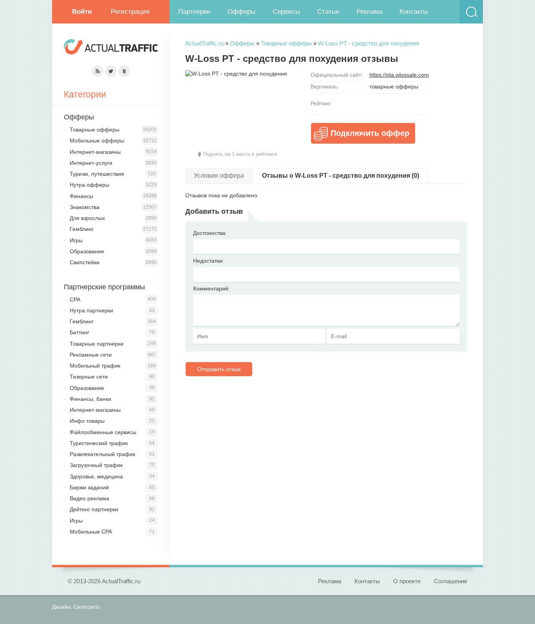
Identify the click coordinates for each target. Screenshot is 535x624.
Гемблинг (82, 229)
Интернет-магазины (95, 152)
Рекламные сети (91, 355)
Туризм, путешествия (97, 174)
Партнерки (194, 11)
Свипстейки (84, 262)
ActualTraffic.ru (204, 43)
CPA (75, 299)
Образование (87, 251)
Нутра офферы (89, 185)
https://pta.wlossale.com (399, 75)
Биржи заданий (89, 487)
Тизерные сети (89, 376)
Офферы (241, 11)
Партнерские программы (104, 287)
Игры (76, 240)
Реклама (369, 11)
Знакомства (84, 207)
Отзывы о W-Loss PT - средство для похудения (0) (340, 175)
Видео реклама (89, 498)
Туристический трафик (99, 443)
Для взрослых (87, 218)
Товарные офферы (286, 43)
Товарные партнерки (96, 344)
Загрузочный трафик (96, 465)
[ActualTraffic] (111, 48)
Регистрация (130, 11)
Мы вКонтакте (124, 71)
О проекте (407, 581)
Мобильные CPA (91, 531)
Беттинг (79, 332)
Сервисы (286, 11)
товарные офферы (393, 86)
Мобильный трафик (95, 365)
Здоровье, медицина (96, 476)
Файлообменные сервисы (103, 432)
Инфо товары (87, 421)
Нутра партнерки (91, 310)
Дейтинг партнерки (94, 509)
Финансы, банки (90, 399)
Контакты (413, 11)
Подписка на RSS (97, 71)
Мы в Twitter (111, 71)
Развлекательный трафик (102, 454)
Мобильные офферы (97, 140)
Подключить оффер (370, 133)
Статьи (328, 11)
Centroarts (87, 607)
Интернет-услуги (91, 163)
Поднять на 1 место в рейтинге (240, 154)
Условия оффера (219, 175)
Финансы (81, 196)
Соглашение (450, 581)
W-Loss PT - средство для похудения (368, 43)
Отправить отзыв (218, 369)
